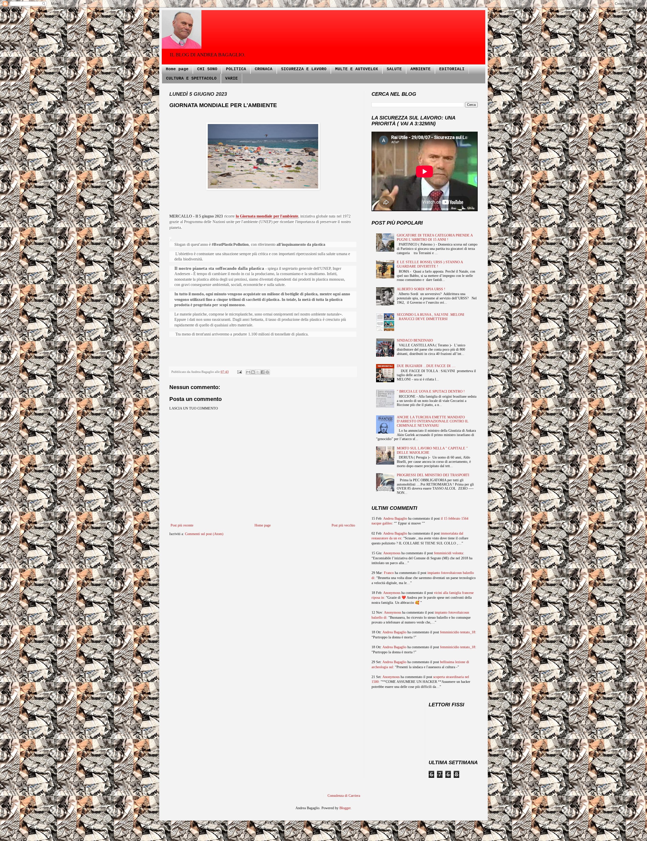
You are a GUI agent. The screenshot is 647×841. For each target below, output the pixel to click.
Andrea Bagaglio (395, 518)
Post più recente (182, 525)
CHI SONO (207, 69)
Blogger (345, 808)
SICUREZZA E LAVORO (304, 69)
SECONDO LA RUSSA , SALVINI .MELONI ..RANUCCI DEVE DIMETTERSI (430, 317)
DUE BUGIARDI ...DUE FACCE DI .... (426, 366)
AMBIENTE (420, 69)
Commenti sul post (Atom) (204, 534)
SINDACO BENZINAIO (415, 340)
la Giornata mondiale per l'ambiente (267, 216)
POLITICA (236, 69)
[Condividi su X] (257, 372)
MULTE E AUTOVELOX (356, 69)
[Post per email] (239, 372)
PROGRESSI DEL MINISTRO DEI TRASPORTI (433, 475)
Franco (389, 573)
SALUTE (394, 69)
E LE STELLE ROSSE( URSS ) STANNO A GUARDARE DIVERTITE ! (430, 264)
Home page (177, 69)
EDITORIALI (452, 69)
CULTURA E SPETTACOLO (191, 78)
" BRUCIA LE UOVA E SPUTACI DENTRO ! (431, 391)
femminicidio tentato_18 (457, 632)
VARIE (231, 78)
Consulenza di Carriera (344, 796)
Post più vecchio (343, 525)
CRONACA (263, 69)
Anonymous (391, 553)
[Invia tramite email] (248, 372)
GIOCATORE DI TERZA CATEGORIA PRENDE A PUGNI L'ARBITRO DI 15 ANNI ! (435, 237)
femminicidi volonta (448, 553)
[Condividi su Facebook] (262, 372)
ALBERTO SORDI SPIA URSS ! (421, 289)
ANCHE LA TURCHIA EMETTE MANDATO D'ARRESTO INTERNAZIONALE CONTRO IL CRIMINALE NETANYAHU (432, 421)
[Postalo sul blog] (253, 372)
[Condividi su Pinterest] (267, 372)
